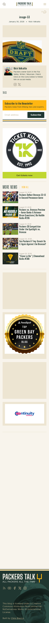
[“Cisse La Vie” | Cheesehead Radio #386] (10, 258)
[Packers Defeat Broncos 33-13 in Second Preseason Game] (10, 197)
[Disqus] (24, 466)
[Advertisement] (24, 31)
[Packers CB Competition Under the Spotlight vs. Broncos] (10, 229)
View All (25, 187)
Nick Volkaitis (34, 22)
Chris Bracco (17, 618)
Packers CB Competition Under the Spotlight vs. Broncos (30, 230)
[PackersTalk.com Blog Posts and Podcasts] (24, 4)
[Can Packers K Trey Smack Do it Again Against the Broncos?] (10, 243)
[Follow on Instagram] (15, 84)
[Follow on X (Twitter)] (19, 84)
